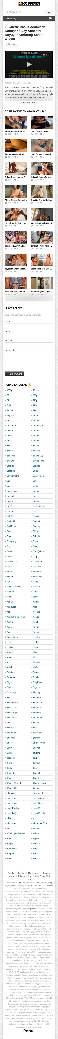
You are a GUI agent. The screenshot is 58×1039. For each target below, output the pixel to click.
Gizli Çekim (38, 551)
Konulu (36, 617)
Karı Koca (11, 607)
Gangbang (11, 541)
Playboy (36, 692)
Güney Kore (12, 561)
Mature (10, 657)
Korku (9, 627)
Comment (9, 350)
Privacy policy (24, 876)
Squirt (9, 748)
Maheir (10, 652)
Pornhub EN (12, 702)
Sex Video (38, 732)
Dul (34, 496)
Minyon (36, 662)
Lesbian (36, 642)
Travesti (10, 773)
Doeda (11, 873)
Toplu (9, 768)
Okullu (36, 677)
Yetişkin (36, 843)
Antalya (36, 435)
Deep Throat (12, 491)
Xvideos (36, 828)
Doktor (36, 491)
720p (35, 400)
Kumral (36, 627)
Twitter (36, 788)
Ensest (36, 501)
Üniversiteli (38, 793)
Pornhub (37, 697)
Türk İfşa (37, 778)
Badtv (9, 445)
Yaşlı (9, 838)
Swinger (10, 753)
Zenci (9, 858)
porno (32, 909)
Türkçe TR (12, 788)
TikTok (10, 763)
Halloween (37, 561)
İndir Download (13, 586)
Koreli (35, 622)
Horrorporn (38, 576)
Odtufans (11, 672)
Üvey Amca (38, 798)
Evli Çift (10, 516)
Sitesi (9, 743)
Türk (9, 778)
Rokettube (37, 717)
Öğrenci (36, 672)
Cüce (9, 486)
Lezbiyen (11, 647)
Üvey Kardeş (13, 808)
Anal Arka (11, 425)
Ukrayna (11, 793)
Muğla (36, 667)
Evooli (36, 516)
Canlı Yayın (38, 476)
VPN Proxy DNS (42, 876)
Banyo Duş (38, 456)
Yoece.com (12, 848)
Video (9, 818)
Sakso (36, 722)
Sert (35, 727)
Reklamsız (12, 717)
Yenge (10, 843)
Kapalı (10, 602)
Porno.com (12, 707)
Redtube (37, 712)
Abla (35, 405)
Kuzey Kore (12, 637)
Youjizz (36, 848)
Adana (10, 410)
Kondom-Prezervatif (16, 617)
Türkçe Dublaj (39, 783)
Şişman (36, 738)
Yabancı (36, 833)
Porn (9, 697)
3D (8, 395)
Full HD (36, 536)
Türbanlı (36, 773)
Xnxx (9, 828)
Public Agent (13, 712)
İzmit (9, 597)
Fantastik (11, 521)
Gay (9, 546)
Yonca (15, 83)
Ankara (36, 430)
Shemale (11, 738)
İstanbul (10, 591)
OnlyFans (37, 682)
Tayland (36, 753)
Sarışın (10, 727)
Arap (9, 440)
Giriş (29, 879)
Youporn (10, 853)
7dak (9, 405)
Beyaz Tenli (38, 461)
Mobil (9, 667)
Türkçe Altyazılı (14, 783)
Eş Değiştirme (39, 506)
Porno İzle (37, 702)
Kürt (9, 632)
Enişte (10, 501)
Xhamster (11, 823)
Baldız (10, 450)
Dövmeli (10, 496)
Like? (14, 44)
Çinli (35, 481)
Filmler (36, 531)
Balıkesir (11, 456)
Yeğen (36, 838)
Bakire (36, 445)
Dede (35, 486)
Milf (8, 662)
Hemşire (37, 571)
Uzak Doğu (12, 813)
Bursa (35, 471)
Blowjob (36, 466)
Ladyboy (37, 637)
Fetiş (9, 531)
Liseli (35, 647)
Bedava (10, 461)
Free (9, 536)
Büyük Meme (13, 476)
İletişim (21, 873)
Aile (34, 410)
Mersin (36, 657)
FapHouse (11, 526)
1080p (9, 390)
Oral (9, 687)
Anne (9, 435)
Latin (9, 642)
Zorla (35, 858)
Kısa (35, 607)
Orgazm (36, 687)
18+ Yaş (37, 390)
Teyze (36, 758)
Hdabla (10, 571)
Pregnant (37, 707)
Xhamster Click (40, 823)
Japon (36, 597)
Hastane (37, 566)
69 (8, 400)
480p (35, 395)
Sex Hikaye (12, 732)
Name (7, 321)
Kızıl (9, 612)
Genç (35, 546)
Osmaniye (11, 692)
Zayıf (35, 853)
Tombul (36, 763)
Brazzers (11, 471)
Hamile (10, 566)
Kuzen (36, 632)
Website (8, 340)
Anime (10, 430)
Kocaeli (36, 612)
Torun (35, 768)
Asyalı (36, 440)
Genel (9, 551)
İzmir (35, 591)
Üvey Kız (37, 808)
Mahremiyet (33, 873)
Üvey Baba (38, 803)
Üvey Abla (11, 798)
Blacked (10, 466)
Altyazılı (11, 415)
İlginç (35, 581)
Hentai (10, 576)
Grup (35, 556)
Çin (8, 481)
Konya (10, 622)
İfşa (8, 581)
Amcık (36, 420)
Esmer (10, 511)
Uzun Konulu (39, 813)
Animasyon (38, 425)
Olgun (9, 682)
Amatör (36, 415)
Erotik (9, 506)
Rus (8, 722)
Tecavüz (11, 758)
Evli (34, 511)
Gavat (36, 541)
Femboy (36, 526)
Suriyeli (36, 748)
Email (7, 331)
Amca (9, 420)
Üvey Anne (12, 803)
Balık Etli (37, 450)
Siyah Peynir (39, 743)
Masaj (36, 652)
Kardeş (36, 602)
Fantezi (36, 521)
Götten (10, 556)
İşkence (36, 586)
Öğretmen (11, 677)
